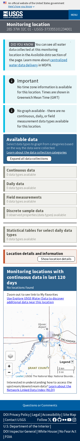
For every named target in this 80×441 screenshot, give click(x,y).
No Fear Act (67, 431)
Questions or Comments (40, 405)
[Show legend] (72, 362)
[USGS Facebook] (54, 421)
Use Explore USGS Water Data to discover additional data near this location (35, 300)
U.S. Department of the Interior (26, 426)
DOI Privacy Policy (16, 414)
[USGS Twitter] (49, 421)
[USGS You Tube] (69, 421)
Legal (36, 414)
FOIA (8, 436)
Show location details (56, 259)
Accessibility (51, 414)
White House (47, 431)
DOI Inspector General (19, 431)
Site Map (69, 414)
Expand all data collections (29, 158)
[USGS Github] (59, 421)
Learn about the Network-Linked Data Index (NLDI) (39, 388)
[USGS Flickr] (64, 421)
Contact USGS (15, 419)
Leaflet (19, 376)
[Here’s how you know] (40, 5)
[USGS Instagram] (74, 421)
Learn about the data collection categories (37, 152)
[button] (40, 338)
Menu (74, 15)
